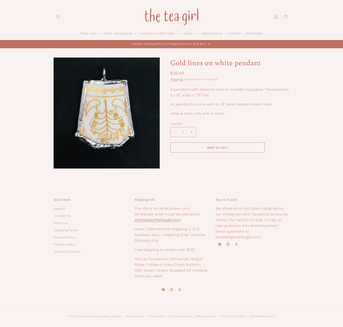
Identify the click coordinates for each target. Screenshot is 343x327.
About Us (61, 223)
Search (59, 209)
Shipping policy (205, 316)
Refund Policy (64, 237)
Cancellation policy (262, 316)
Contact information (232, 316)
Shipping (176, 79)
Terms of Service (67, 251)
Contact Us (62, 216)
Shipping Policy (66, 230)
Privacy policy (156, 316)
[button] (58, 16)
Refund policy (134, 316)
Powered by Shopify (108, 316)
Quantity (176, 124)
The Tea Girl (87, 316)
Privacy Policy (64, 244)
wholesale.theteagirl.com (158, 220)
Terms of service (180, 316)
